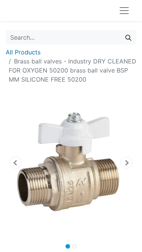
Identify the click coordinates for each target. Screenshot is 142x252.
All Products (23, 52)
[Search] (128, 37)
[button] (15, 162)
